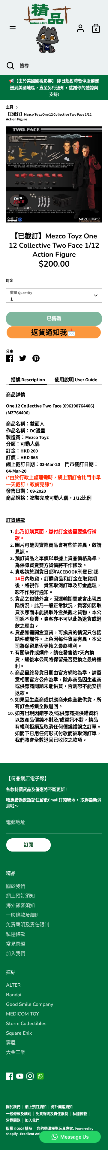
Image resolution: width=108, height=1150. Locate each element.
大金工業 (15, 1052)
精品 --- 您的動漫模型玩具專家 (49, 1128)
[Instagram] (30, 1076)
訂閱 (28, 845)
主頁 (9, 107)
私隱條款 (15, 934)
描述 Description (28, 380)
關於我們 (15, 886)
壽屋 (11, 1043)
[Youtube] (19, 1076)
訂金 (9, 280)
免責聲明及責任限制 (27, 925)
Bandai (13, 994)
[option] (54, 174)
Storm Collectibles (26, 1023)
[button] (53, 332)
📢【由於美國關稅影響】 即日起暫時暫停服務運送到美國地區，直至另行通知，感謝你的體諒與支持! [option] (54, 87)
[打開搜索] (9, 65)
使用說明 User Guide (76, 380)
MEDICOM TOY (22, 1014)
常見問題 (15, 944)
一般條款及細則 (23, 915)
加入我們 (15, 953)
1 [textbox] (11, 299)
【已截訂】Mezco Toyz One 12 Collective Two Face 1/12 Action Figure (49, 117)
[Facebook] (9, 1076)
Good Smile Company (29, 1004)
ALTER (13, 985)
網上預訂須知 (20, 896)
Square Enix (19, 1033)
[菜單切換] (12, 28)
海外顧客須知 (20, 905)
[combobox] (54, 295)
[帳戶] (80, 25)
